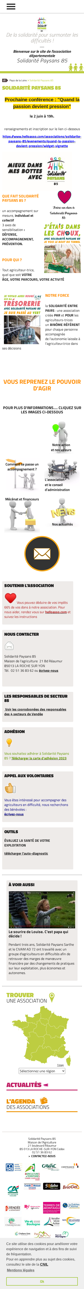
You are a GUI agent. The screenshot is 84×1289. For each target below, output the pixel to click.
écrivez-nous (48, 670)
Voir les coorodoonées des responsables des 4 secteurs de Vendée (35, 712)
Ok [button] (42, 1281)
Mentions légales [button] (20, 1270)
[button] (11, 6)
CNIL (44, 1264)
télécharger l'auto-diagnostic (26, 853)
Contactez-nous (43, 1156)
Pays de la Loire (18, 80)
